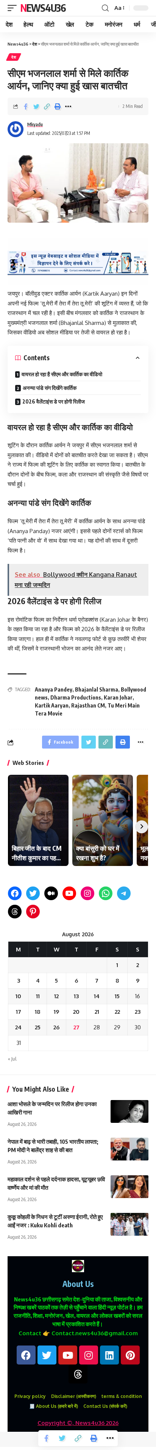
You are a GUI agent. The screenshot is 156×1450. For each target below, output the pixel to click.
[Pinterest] (33, 911)
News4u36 (43, 8)
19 (56, 1011)
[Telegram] (124, 893)
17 (18, 1011)
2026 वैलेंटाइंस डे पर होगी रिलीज (53, 401)
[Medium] (51, 893)
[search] (105, 8)
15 (117, 996)
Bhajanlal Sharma (96, 689)
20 (76, 1011)
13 (76, 996)
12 (56, 996)
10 (18, 996)
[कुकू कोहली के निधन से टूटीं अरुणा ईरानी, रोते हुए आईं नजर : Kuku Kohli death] (129, 1224)
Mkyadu (35, 124)
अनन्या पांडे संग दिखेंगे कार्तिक (49, 388)
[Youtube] (67, 1355)
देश (13, 57)
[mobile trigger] (14, 8)
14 (97, 996)
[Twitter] (33, 893)
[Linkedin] (109, 1355)
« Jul (12, 1059)
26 (56, 1027)
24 (18, 1027)
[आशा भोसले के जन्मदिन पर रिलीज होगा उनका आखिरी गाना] (129, 1111)
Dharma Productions (75, 697)
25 (38, 1027)
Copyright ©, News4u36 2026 (78, 1422)
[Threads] (15, 911)
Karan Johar (118, 697)
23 (137, 1011)
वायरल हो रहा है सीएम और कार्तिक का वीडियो (62, 374)
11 (38, 996)
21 (97, 1011)
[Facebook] (15, 893)
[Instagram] (87, 893)
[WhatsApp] (105, 893)
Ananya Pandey (53, 689)
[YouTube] (69, 893)
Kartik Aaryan (52, 705)
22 (117, 1011)
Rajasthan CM (88, 705)
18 (38, 1011)
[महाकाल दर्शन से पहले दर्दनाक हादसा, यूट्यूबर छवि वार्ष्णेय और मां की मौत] (129, 1186)
